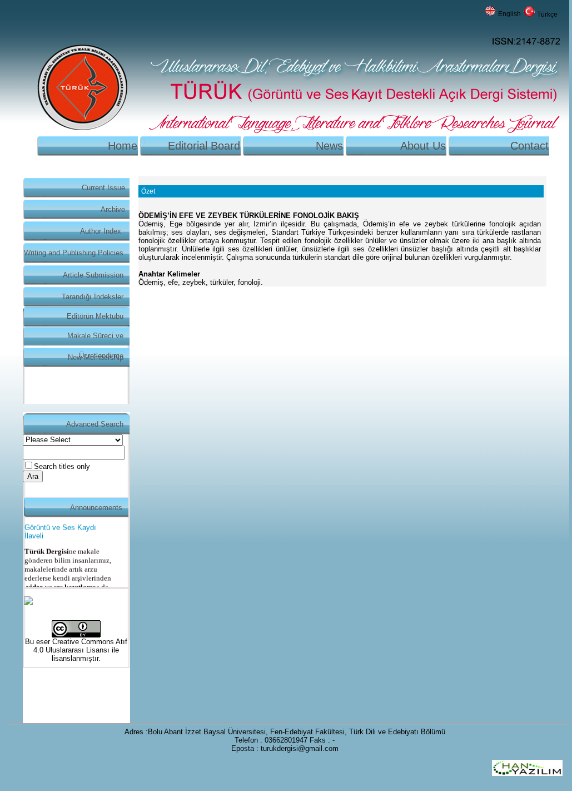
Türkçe (547, 14)
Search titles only (62, 466)
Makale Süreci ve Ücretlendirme (95, 338)
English (509, 14)
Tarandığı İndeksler (92, 297)
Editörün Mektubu (95, 316)
